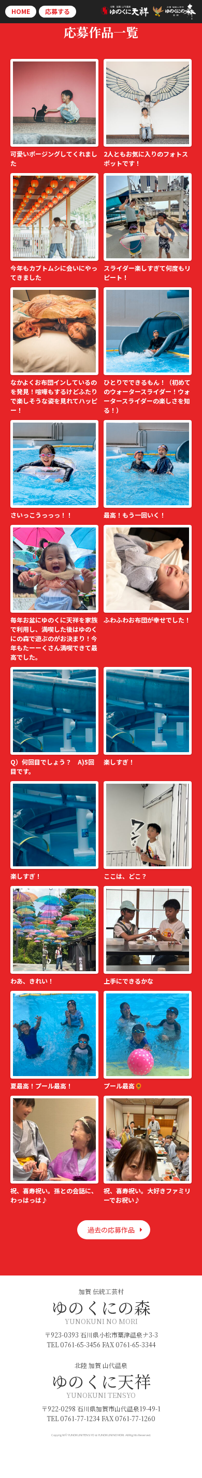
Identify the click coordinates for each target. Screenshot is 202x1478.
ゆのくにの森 (101, 1307)
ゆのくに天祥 (101, 1381)
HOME (20, 11)
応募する (57, 11)
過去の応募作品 (111, 1230)
